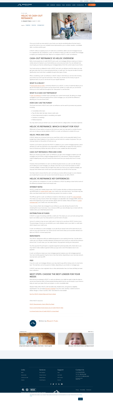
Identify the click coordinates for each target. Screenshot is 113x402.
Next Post (90, 331)
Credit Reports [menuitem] (42, 380)
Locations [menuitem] (86, 1)
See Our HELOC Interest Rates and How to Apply (43, 294)
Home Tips (34, 25)
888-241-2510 (86, 376)
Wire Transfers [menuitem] (42, 372)
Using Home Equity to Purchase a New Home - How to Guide (35, 345)
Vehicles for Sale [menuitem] (24, 377)
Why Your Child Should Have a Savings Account (81, 345)
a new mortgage (77, 197)
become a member (50, 288)
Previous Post (23, 331)
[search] (86, 4)
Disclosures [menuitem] (88, 389)
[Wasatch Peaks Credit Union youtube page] (62, 384)
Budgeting (28, 25)
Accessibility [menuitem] (82, 389)
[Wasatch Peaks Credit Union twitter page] (53, 384)
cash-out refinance (36, 95)
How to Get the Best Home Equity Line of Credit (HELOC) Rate (46, 307)
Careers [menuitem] (22, 380)
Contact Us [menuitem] (92, 1)
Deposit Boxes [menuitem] (42, 377)
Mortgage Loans (40, 25)
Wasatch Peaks (27, 21)
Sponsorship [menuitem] (23, 375)
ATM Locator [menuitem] (60, 377)
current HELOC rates (46, 191)
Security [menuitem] (59, 380)
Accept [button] (80, 399)
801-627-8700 (81, 372)
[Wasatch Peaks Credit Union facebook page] (50, 384)
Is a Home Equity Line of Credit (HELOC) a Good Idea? (44, 311)
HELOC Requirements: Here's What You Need (42, 304)
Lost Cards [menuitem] (59, 375)
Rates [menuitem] (81, 1)
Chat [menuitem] (58, 372)
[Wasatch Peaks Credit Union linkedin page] (59, 384)
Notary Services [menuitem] (42, 375)
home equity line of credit (38, 85)
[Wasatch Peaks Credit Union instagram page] (56, 384)
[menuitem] (47, 5)
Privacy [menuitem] (77, 389)
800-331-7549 (83, 374)
